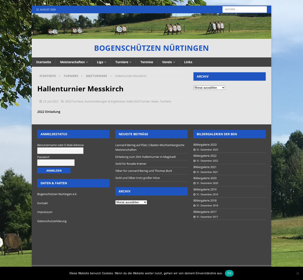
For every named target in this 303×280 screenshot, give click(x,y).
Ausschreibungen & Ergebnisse (105, 101)
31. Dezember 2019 (207, 194)
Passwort (43, 157)
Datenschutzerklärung (52, 221)
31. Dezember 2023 (207, 149)
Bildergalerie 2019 (204, 189)
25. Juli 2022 (50, 101)
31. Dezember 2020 (207, 183)
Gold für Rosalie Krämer (130, 164)
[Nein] (297, 273)
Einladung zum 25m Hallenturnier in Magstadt (145, 157)
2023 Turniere (74, 101)
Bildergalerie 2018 (204, 200)
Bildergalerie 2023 (204, 145)
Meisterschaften (72, 62)
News (155, 101)
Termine (146, 62)
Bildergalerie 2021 (204, 167)
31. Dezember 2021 (207, 172)
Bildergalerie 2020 (204, 178)
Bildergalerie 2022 (204, 156)
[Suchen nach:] (244, 9)
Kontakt (42, 203)
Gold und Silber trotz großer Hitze (137, 178)
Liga (100, 62)
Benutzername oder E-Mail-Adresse (60, 145)
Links (188, 62)
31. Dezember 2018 (207, 205)
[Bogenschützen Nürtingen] (151, 36)
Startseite (43, 62)
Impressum (44, 212)
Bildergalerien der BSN (217, 134)
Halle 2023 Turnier (138, 101)
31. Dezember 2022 (207, 160)
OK (229, 273)
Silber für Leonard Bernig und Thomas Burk (143, 171)
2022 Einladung (48, 112)
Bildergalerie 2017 (204, 212)
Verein (167, 62)
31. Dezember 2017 (207, 216)
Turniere (121, 62)
